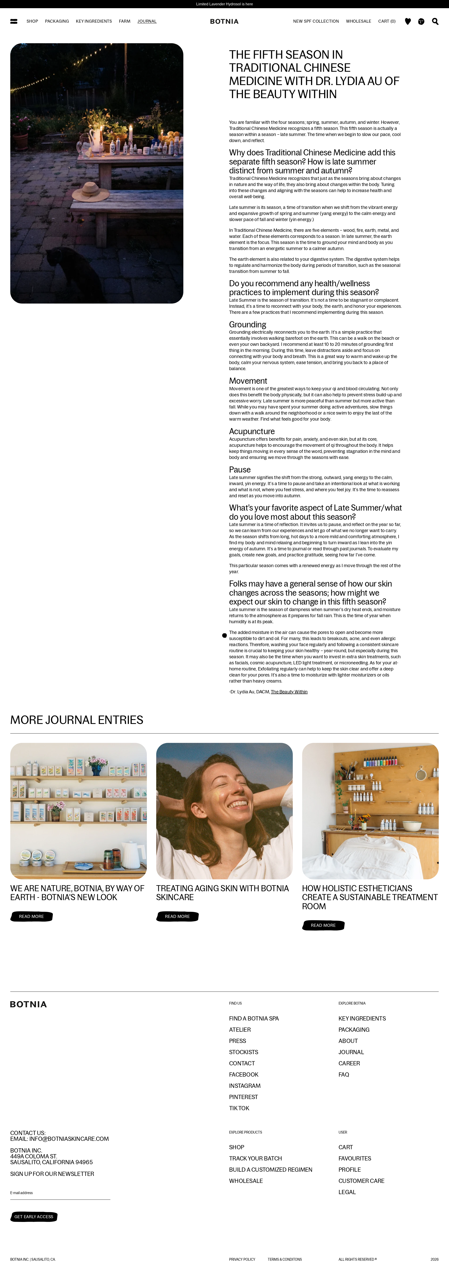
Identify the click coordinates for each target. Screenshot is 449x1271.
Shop (32, 21)
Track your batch (255, 1158)
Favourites (355, 1158)
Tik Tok (239, 1108)
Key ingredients (94, 21)
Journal (147, 21)
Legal (347, 1192)
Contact (242, 1063)
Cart (346, 1147)
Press (237, 1041)
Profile (350, 1169)
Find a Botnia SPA (254, 1018)
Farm (124, 21)
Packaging (57, 21)
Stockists (243, 1052)
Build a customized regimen (271, 1169)
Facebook (243, 1074)
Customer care (361, 1181)
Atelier (240, 1029)
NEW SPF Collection (316, 21)
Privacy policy (242, 1259)
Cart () (387, 21)
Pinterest (243, 1097)
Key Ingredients (362, 1018)
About (348, 1041)
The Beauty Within (289, 691)
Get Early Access (33, 1216)
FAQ (344, 1074)
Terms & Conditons (285, 1259)
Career (349, 1063)
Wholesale (358, 21)
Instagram (245, 1085)
